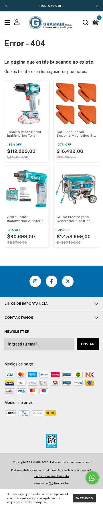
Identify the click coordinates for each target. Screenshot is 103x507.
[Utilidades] (17, 23)
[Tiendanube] (52, 484)
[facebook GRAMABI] (51, 281)
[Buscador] (85, 23)
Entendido (84, 498)
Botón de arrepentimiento (51, 476)
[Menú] (8, 23)
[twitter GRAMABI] (68, 281)
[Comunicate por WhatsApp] (92, 477)
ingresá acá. (84, 470)
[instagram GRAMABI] (35, 281)
